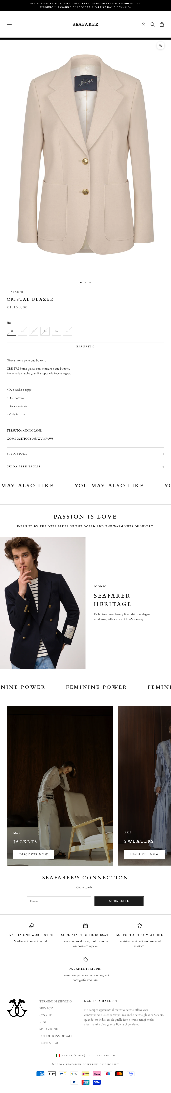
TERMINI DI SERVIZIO (55, 1001)
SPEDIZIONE (48, 1029)
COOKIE (45, 1015)
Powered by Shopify (101, 1064)
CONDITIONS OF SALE (56, 1036)
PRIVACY (46, 1008)
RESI (42, 1022)
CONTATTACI (49, 1043)
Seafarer (15, 292)
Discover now (33, 854)
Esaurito (85, 346)
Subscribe (119, 901)
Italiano (103, 1055)
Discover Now (144, 854)
